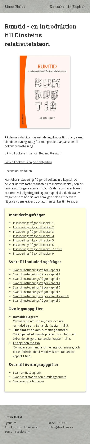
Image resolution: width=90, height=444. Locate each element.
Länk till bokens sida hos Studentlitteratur (32, 153)
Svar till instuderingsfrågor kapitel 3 (36, 279)
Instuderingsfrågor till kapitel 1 (33, 223)
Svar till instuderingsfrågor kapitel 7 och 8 (41, 296)
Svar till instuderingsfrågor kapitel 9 (36, 300)
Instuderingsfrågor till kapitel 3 (33, 232)
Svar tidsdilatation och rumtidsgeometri (39, 377)
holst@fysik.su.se (60, 427)
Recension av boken (18, 171)
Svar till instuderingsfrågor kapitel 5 (36, 287)
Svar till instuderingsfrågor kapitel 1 (36, 270)
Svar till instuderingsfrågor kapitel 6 (36, 292)
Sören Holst (15, 6)
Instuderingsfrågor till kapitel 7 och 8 (37, 249)
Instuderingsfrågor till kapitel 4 (33, 236)
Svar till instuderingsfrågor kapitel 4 (36, 283)
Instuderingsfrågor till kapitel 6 (33, 245)
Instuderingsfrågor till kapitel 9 (33, 253)
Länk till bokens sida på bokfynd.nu (28, 162)
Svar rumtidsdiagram (27, 372)
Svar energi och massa (28, 381)
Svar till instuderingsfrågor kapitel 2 (36, 274)
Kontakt (57, 6)
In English (77, 6)
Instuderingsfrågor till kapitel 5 (33, 240)
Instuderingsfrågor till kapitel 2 (33, 227)
